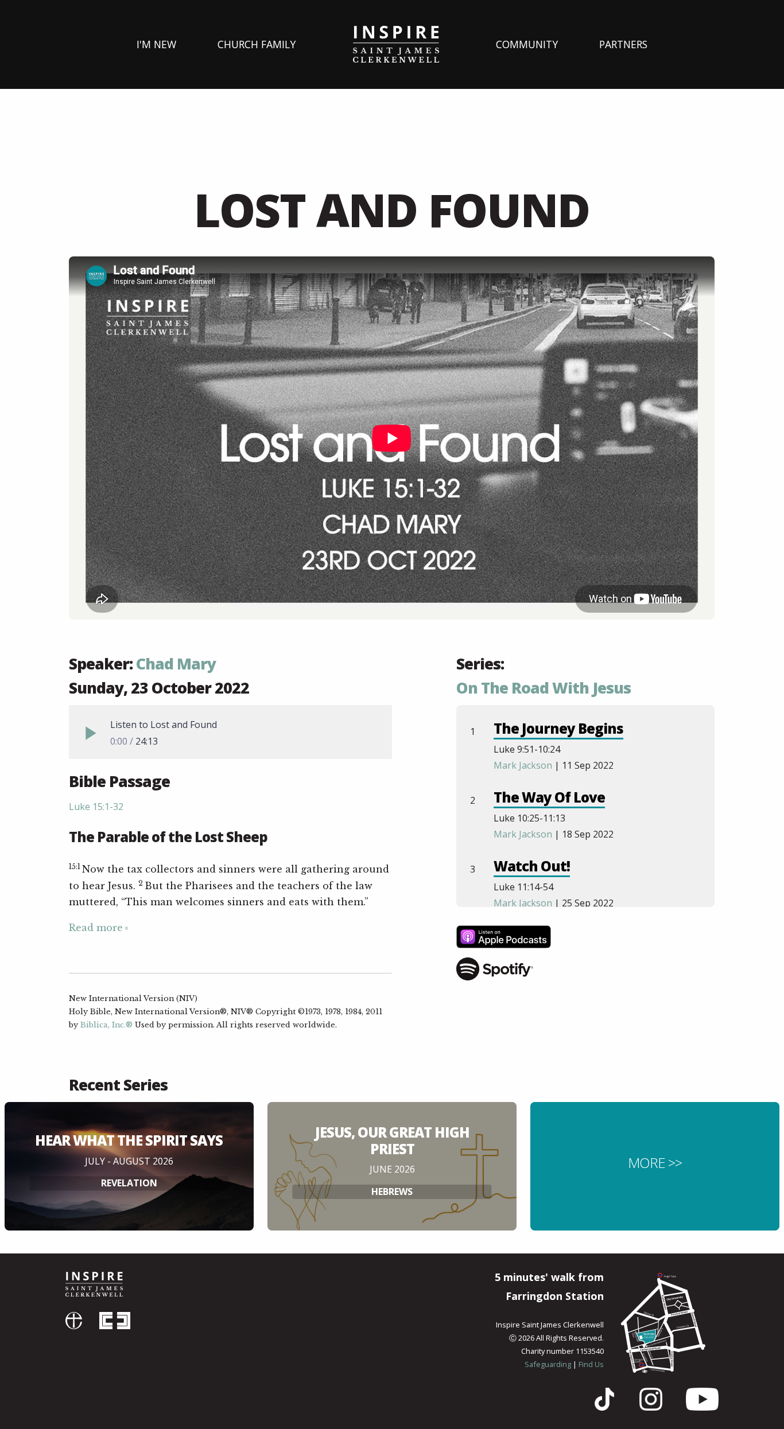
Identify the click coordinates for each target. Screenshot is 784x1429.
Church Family (257, 44)
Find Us (591, 1364)
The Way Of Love (549, 797)
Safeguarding (548, 1364)
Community (527, 44)
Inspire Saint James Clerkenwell (94, 1284)
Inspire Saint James (396, 44)
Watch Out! (532, 865)
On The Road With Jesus (543, 687)
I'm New (156, 44)
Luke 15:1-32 (96, 806)
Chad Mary (176, 663)
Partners (623, 44)
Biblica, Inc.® (106, 1025)
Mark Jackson (523, 765)
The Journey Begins (558, 728)
